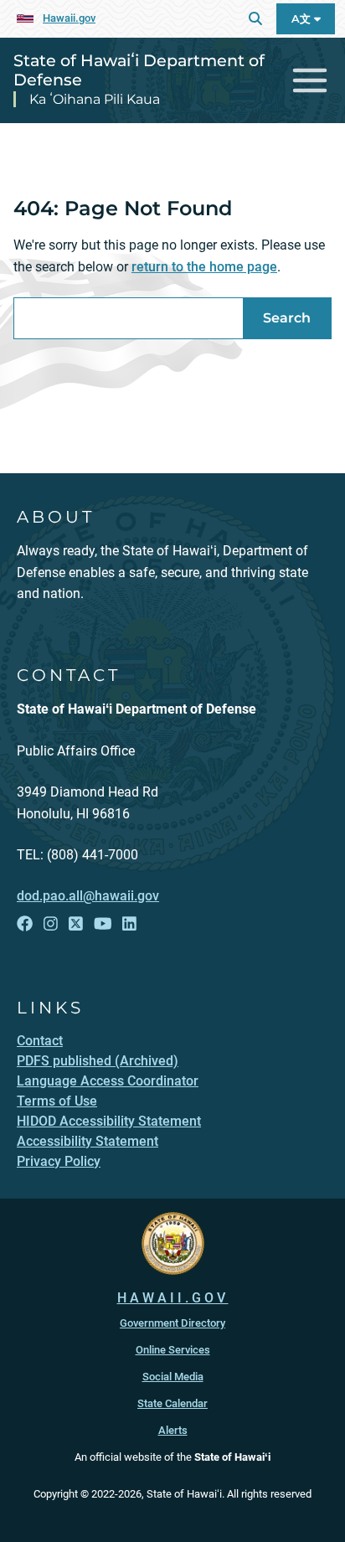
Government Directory (172, 1323)
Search (287, 318)
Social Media (172, 1376)
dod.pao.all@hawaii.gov (88, 896)
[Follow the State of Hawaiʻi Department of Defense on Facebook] (25, 924)
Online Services (173, 1349)
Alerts (173, 1430)
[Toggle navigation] (310, 80)
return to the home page (204, 267)
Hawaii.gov (69, 18)
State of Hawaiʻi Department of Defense (139, 70)
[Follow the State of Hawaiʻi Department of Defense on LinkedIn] (129, 924)
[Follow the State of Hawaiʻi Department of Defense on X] (76, 924)
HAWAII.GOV (173, 1298)
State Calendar (172, 1403)
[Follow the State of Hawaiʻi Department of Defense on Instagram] (51, 924)
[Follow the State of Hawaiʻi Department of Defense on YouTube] (103, 924)
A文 (302, 19)
